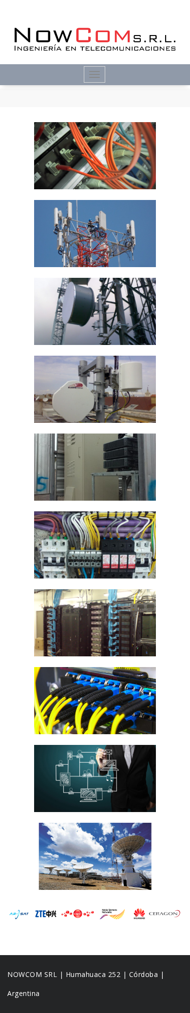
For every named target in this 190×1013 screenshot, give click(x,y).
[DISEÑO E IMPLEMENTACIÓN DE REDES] (95, 155)
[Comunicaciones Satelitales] (95, 856)
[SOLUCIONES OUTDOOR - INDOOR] (95, 467)
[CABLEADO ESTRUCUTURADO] (95, 622)
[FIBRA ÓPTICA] (95, 700)
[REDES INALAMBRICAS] (95, 389)
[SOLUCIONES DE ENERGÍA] (95, 545)
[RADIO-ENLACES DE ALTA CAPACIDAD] (95, 311)
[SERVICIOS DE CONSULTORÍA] (95, 778)
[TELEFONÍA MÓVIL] (95, 233)
